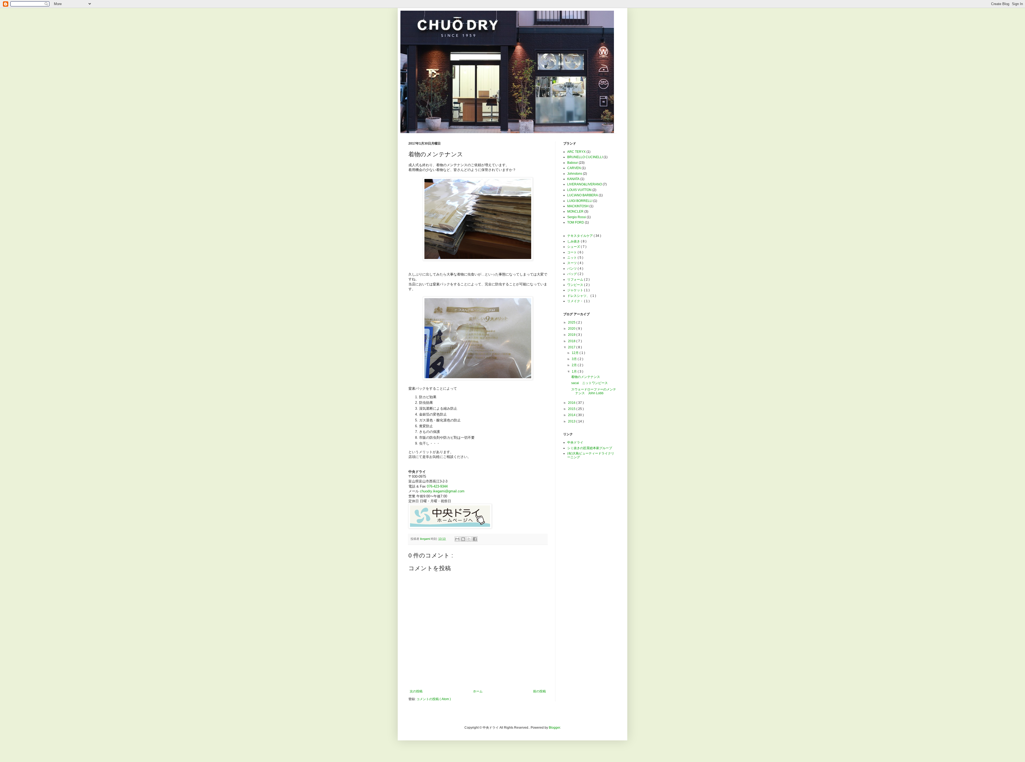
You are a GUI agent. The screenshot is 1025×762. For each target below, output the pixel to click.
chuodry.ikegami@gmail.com (442, 491)
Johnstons (574, 173)
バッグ (572, 274)
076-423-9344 (437, 486)
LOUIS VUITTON (579, 190)
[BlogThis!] (463, 539)
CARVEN (574, 168)
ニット (572, 258)
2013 (572, 421)
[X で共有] (469, 539)
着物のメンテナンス (585, 377)
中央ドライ (575, 442)
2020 (572, 328)
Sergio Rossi (576, 217)
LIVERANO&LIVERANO (584, 184)
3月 (575, 359)
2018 (572, 341)
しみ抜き (574, 241)
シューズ (574, 247)
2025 (572, 322)
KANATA (573, 179)
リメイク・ (575, 301)
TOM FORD (575, 222)
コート (572, 252)
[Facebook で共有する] (475, 539)
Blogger (554, 727)
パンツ (572, 268)
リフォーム (575, 279)
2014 (572, 415)
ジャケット (575, 290)
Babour (572, 163)
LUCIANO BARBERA (582, 195)
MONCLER (575, 211)
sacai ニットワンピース (589, 383)
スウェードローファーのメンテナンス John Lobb (593, 391)
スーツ (572, 263)
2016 (572, 403)
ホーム (478, 691)
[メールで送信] (457, 539)
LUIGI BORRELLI (579, 201)
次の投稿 (416, 691)
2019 (572, 335)
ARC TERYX (576, 152)
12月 (575, 353)
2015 (572, 409)
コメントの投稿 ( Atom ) (433, 699)
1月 (575, 371)
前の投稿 (539, 691)
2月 (575, 365)
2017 (572, 347)
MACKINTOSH (578, 206)
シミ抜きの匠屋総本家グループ (589, 448)
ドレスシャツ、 (578, 296)
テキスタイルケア (580, 236)
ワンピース (575, 285)
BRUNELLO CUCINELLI (585, 157)
